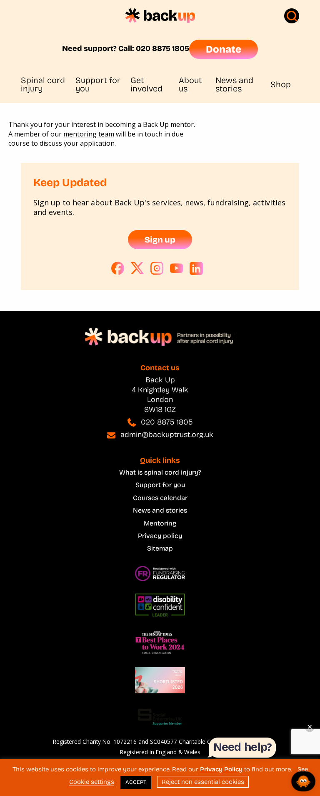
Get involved (146, 84)
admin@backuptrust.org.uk (166, 434)
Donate (223, 49)
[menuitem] (48, 84)
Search (291, 15)
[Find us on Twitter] (137, 268)
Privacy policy (160, 536)
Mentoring (160, 523)
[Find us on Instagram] (157, 268)
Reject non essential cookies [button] (203, 782)
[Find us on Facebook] (118, 268)
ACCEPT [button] (135, 782)
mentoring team (88, 134)
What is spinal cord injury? (160, 472)
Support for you (97, 84)
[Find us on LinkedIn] (196, 268)
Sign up (160, 240)
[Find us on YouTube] (176, 268)
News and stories (234, 84)
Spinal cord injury (43, 84)
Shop (280, 84)
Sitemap (160, 548)
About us (190, 84)
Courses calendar (160, 498)
